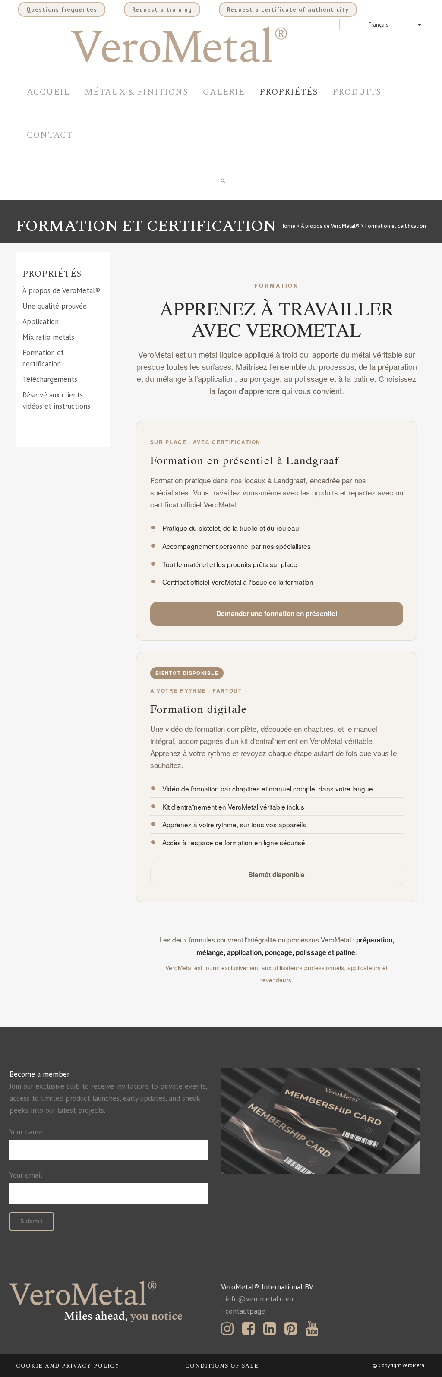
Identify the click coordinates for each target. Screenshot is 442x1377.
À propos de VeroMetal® (330, 226)
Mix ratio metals (48, 337)
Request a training (162, 9)
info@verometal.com (259, 1299)
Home (288, 226)
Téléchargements (49, 379)
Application (40, 321)
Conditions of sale (222, 1366)
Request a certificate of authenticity (288, 9)
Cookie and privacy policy (68, 1366)
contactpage (245, 1311)
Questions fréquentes (61, 9)
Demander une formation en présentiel (276, 613)
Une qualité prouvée (54, 306)
